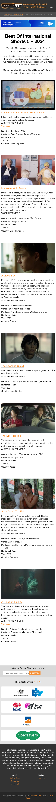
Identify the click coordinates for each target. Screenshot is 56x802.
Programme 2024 (16, 14)
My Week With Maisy (13, 188)
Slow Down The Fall (12, 511)
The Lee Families (11, 435)
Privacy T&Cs (15, 784)
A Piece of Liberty (11, 601)
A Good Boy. (8, 275)
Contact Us (15, 781)
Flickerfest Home (36, 796)
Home (6, 14)
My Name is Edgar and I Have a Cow (22, 112)
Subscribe (34, 673)
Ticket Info (41, 778)
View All (37, 681)
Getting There (15, 778)
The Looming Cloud (12, 365)
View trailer (6, 126)
